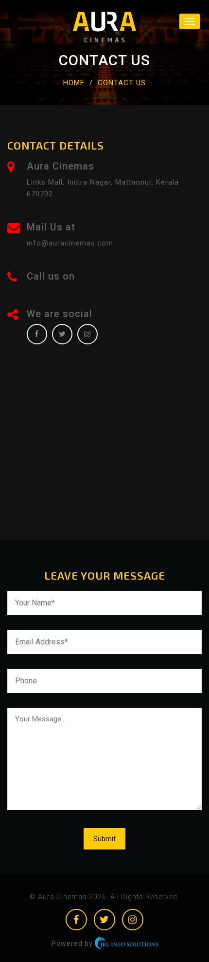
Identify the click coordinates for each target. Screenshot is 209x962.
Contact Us (122, 82)
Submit (104, 838)
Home (74, 82)
